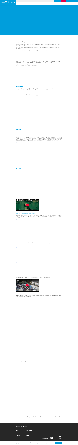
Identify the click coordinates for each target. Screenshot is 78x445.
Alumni (67, 3)
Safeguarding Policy (29, 433)
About (44, 3)
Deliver (50, 3)
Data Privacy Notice (29, 430)
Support (57, 3)
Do (46, 3)
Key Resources (62, 3)
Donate (17, 438)
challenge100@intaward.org (35, 419)
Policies (17, 430)
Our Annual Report (18, 435)
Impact (53, 3)
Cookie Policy (18, 433)
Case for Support (28, 438)
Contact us (71, 3)
